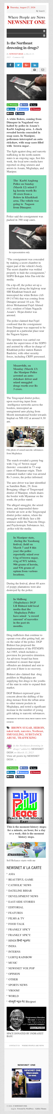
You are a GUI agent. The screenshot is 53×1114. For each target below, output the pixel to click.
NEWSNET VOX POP (21, 968)
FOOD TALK (16, 924)
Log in (13, 1108)
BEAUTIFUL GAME (20, 879)
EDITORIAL (16, 907)
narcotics (26, 731)
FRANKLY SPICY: (19, 935)
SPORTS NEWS (18, 985)
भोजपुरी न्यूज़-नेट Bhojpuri (22, 1001)
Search (41, 11)
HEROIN (39, 727)
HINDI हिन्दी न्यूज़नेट (19, 940)
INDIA (12, 946)
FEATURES (15, 913)
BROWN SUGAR (21, 727)
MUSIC (12, 962)
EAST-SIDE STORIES (21, 901)
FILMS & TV (16, 918)
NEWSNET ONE (26, 22)
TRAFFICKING (27, 737)
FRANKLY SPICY (19, 929)
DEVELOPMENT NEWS (23, 896)
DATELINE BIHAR (20, 890)
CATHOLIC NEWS (19, 885)
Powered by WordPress (25, 1108)
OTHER (13, 979)
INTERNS (14, 951)
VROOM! (14, 990)
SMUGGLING (15, 734)
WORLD (13, 996)
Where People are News (26, 17)
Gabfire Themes (40, 1108)
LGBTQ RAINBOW (20, 957)
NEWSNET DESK (16, 54)
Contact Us (14, 1045)
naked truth (13, 731)
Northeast (37, 731)
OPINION (14, 974)
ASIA (11, 874)
